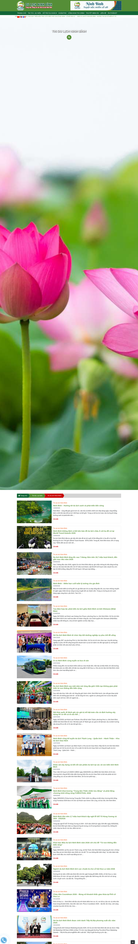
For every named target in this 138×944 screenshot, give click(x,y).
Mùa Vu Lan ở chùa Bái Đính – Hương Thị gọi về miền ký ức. (43, 16)
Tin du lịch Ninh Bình (54, 495)
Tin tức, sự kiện (37, 495)
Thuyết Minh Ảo (92, 13)
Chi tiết (55, 519)
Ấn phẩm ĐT (112, 13)
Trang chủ (21, 13)
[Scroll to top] (133, 942)
